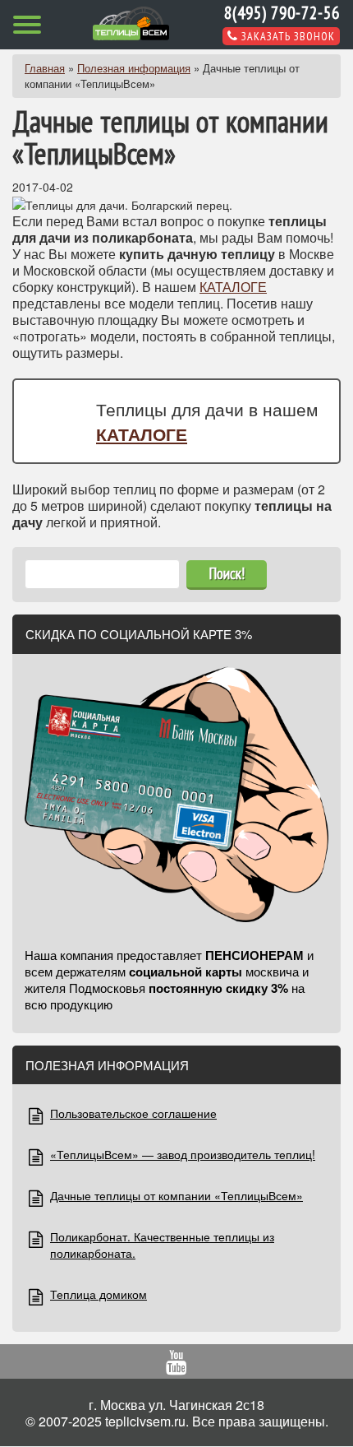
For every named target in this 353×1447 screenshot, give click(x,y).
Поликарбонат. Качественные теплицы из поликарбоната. (162, 1244)
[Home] (131, 23)
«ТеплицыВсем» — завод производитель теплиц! (182, 1154)
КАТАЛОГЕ (233, 286)
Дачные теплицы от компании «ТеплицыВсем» (176, 1195)
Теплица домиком (98, 1294)
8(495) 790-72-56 (282, 13)
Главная (45, 68)
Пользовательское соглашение (133, 1113)
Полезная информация (133, 68)
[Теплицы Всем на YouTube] (176, 1365)
